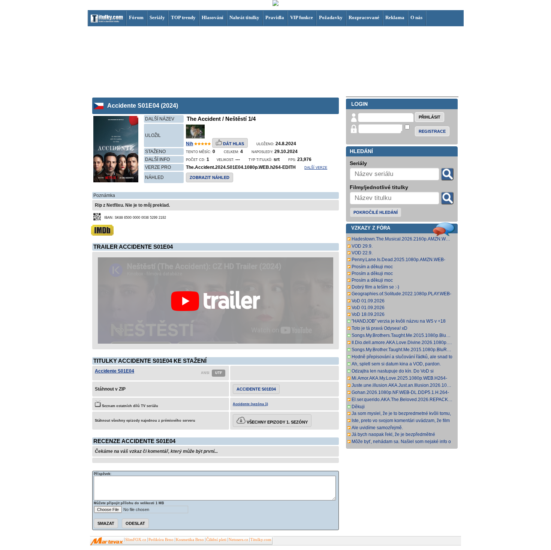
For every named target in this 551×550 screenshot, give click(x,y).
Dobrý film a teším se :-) (375, 287)
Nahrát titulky (244, 17)
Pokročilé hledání (375, 212)
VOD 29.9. (362, 246)
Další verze (315, 168)
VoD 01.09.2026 (368, 301)
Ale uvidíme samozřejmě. (377, 427)
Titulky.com (260, 540)
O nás (416, 17)
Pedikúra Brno (161, 540)
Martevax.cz (106, 541)
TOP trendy (183, 17)
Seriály (157, 17)
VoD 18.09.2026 (368, 314)
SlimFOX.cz (135, 540)
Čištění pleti (216, 540)
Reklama (394, 17)
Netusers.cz (238, 540)
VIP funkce (301, 17)
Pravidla (274, 17)
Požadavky (331, 17)
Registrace (432, 131)
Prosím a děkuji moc (372, 266)
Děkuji (358, 406)
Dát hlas (233, 143)
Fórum (136, 17)
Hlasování (212, 17)
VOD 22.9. (362, 252)
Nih (189, 143)
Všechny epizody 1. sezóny (277, 422)
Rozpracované (364, 17)
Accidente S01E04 (114, 371)
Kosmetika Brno (190, 540)
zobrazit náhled (209, 177)
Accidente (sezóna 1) (250, 404)
